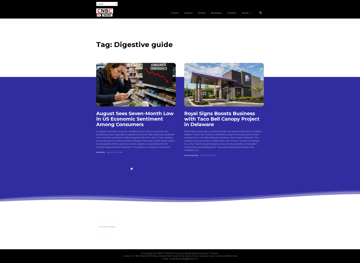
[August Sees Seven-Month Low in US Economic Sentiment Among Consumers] (136, 85)
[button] (260, 13)
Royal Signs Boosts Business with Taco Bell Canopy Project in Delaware (221, 119)
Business (100, 152)
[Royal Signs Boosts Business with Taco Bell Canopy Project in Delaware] (224, 85)
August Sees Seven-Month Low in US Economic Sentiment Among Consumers (135, 119)
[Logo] (104, 12)
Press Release (191, 155)
